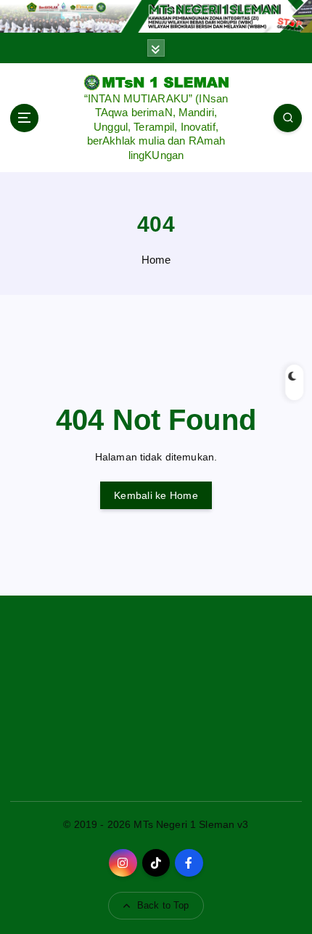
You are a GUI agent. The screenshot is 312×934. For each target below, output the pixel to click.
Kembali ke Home (156, 495)
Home (156, 259)
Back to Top (163, 905)
